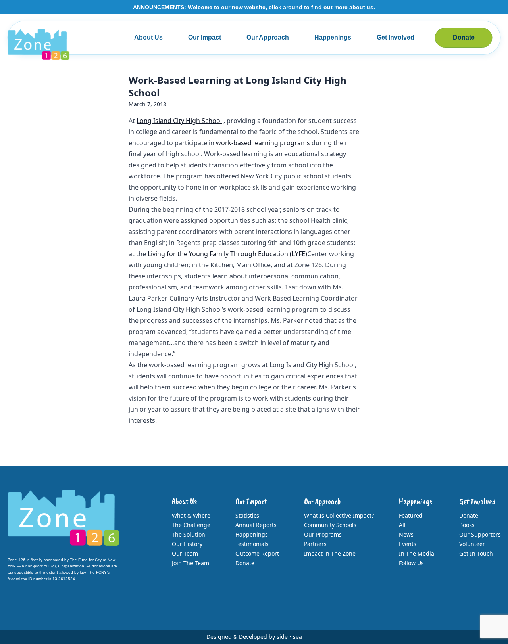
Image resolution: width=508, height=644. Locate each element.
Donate (464, 37)
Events (407, 544)
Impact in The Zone (330, 553)
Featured (411, 515)
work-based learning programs (263, 142)
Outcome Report (257, 553)
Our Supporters (480, 534)
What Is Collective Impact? (339, 515)
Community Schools (330, 525)
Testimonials (252, 544)
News (406, 534)
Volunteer (472, 544)
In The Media (416, 553)
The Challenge (191, 525)
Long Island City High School (179, 120)
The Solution (188, 534)
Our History (187, 544)
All (402, 525)
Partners (315, 544)
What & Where (191, 515)
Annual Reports (256, 525)
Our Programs (323, 534)
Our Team (185, 553)
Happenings (332, 37)
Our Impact (204, 37)
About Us (148, 37)
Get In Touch (476, 553)
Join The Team (190, 563)
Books (467, 525)
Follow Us (411, 563)
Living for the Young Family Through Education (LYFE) (227, 253)
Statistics (247, 515)
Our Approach (267, 37)
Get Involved (395, 37)
